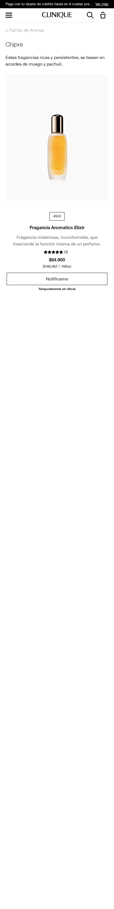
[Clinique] (57, 15)
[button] (104, 15)
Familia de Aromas (26, 30)
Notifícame (57, 278)
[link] (57, 137)
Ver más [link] (101, 4)
